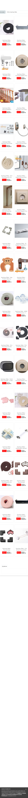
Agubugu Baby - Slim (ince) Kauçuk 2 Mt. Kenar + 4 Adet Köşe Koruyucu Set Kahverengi (6, 481)
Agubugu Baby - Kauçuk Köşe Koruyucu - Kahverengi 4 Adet (21, 481)
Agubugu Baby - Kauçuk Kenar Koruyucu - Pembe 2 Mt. (6, 515)
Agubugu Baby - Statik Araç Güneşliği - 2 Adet (7, 379)
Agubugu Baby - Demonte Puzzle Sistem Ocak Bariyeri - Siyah (21, 515)
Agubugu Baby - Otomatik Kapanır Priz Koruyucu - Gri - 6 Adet (21, 379)
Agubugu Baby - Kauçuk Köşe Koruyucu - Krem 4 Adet (7, 447)
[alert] (14, 792)
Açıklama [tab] (4, 566)
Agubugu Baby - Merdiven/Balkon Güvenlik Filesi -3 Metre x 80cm (6, 108)
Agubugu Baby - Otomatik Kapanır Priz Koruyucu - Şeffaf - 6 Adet (21, 74)
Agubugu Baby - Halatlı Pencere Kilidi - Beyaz (21, 142)
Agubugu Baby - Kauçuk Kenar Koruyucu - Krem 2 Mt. (21, 413)
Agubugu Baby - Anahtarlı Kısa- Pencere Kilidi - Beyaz (6, 74)
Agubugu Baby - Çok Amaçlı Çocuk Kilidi (21, 549)
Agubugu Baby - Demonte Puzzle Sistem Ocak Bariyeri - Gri (21, 41)
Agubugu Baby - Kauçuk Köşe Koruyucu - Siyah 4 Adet (7, 549)
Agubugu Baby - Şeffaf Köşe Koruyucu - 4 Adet (21, 312)
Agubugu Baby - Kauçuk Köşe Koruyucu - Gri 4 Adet (6, 244)
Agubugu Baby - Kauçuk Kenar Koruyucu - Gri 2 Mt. (6, 312)
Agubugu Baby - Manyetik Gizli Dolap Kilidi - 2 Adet (21, 108)
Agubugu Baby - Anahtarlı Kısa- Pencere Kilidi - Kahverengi (21, 278)
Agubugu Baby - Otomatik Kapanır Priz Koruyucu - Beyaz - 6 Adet (21, 210)
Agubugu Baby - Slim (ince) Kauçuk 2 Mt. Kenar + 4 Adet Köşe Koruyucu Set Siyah (21, 346)
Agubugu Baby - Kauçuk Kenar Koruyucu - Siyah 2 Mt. (7, 41)
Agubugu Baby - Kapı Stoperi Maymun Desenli (6, 278)
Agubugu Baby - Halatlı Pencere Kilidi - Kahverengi (21, 176)
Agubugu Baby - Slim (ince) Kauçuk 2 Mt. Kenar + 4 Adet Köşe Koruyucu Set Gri (6, 346)
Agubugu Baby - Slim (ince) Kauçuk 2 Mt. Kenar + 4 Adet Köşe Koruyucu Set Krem (6, 176)
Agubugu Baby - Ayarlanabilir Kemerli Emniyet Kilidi (21, 447)
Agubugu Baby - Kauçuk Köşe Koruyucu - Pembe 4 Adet (6, 413)
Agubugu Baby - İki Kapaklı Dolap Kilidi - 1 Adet (21, 244)
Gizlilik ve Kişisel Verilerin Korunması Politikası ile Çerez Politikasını (14, 794)
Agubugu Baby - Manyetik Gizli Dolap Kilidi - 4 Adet (6, 142)
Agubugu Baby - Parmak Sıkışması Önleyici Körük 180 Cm (7, 210)
